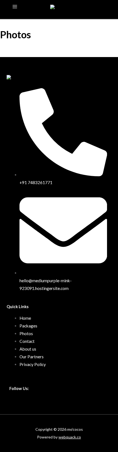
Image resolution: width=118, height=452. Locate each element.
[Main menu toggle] (15, 6)
